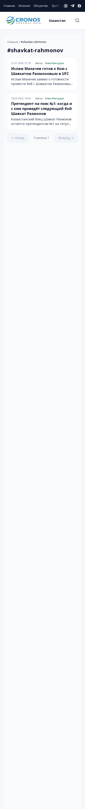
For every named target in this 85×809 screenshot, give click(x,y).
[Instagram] (66, 6)
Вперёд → (66, 138)
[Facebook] (79, 6)
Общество (41, 6)
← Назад (17, 138)
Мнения (24, 6)
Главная (9, 6)
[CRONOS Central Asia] (23, 20)
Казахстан (57, 20)
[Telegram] (72, 6)
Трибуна (57, 6)
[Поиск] (77, 20)
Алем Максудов (54, 63)
